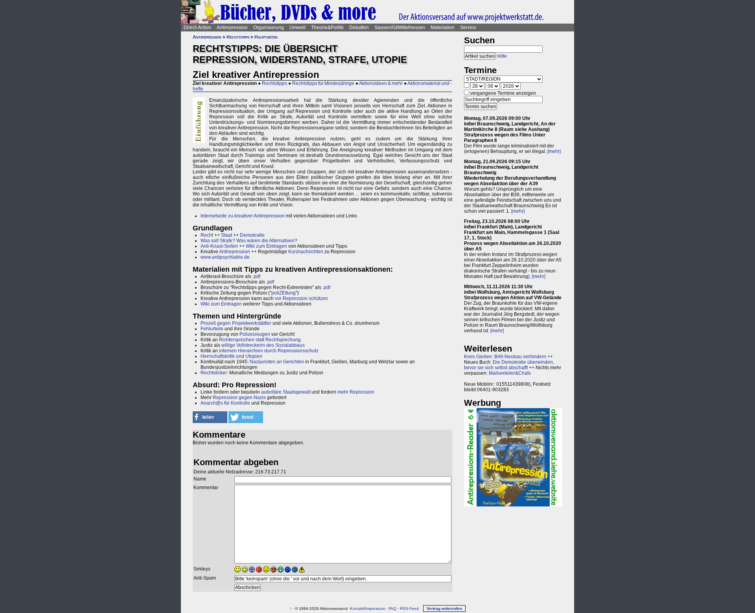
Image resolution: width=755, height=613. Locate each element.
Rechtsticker (214, 373)
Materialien (443, 27)
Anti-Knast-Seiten (219, 246)
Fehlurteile (212, 328)
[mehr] (554, 151)
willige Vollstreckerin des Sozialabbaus (263, 345)
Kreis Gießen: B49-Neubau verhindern (505, 356)
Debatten (359, 27)
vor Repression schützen (301, 298)
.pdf (270, 282)
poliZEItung (283, 293)
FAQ (392, 608)
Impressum (375, 608)
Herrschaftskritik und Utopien (231, 356)
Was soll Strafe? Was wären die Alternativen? (249, 240)
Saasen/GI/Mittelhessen (399, 27)
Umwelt (297, 27)
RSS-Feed (409, 608)
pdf (257, 276)
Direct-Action (197, 27)
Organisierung (268, 27)
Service (468, 27)
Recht (207, 235)
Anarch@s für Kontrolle (225, 403)
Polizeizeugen (254, 334)
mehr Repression (355, 392)
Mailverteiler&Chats (510, 373)
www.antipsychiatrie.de (225, 257)
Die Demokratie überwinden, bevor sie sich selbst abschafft (509, 364)
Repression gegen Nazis (239, 397)
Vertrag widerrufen (444, 608)
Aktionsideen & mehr (381, 83)
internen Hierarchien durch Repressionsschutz (269, 350)
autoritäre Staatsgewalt (285, 392)
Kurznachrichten (305, 251)
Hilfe (502, 56)
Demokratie (252, 235)
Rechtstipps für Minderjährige (323, 83)
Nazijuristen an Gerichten (277, 361)
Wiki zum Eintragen (266, 246)
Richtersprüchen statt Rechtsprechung (260, 339)
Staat (226, 235)
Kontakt (357, 608)
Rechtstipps (237, 37)
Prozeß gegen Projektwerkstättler (236, 323)
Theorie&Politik (327, 27)
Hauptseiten (266, 37)
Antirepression (232, 27)
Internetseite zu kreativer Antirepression (243, 216)
